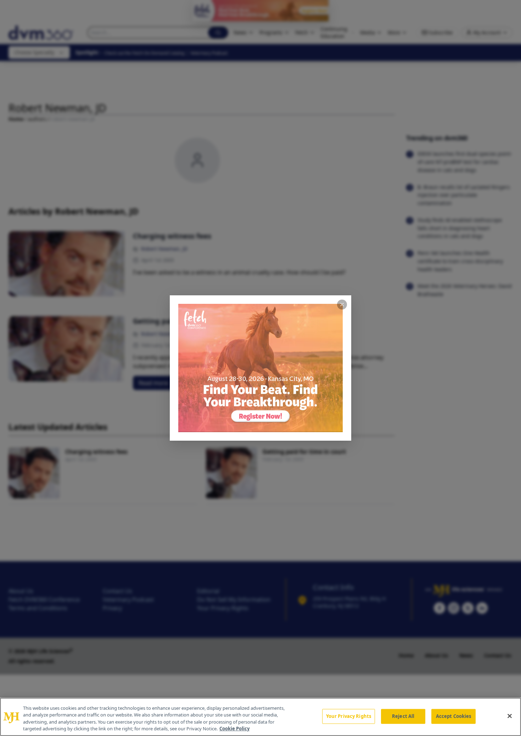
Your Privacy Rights (348, 716)
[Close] (509, 716)
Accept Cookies (453, 716)
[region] (260, 717)
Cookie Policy (234, 728)
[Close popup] (342, 305)
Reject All (403, 716)
